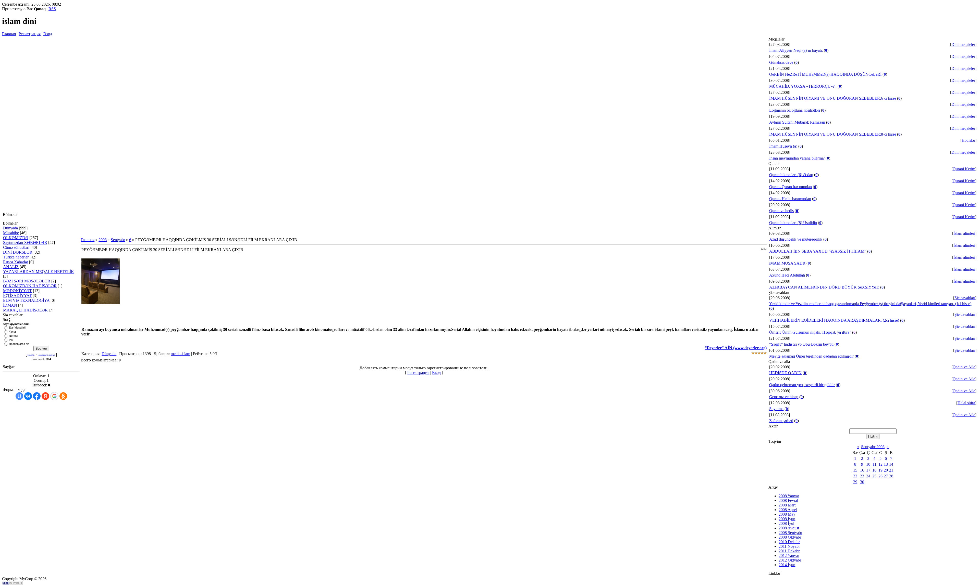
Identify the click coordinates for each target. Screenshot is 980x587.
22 (855, 476)
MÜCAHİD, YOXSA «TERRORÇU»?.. (803, 86)
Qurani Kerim (964, 169)
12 (880, 464)
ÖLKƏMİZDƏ (15, 238)
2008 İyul (786, 523)
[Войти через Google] (54, 396)
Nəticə (31, 355)
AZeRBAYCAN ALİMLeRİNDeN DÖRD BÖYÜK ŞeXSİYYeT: (824, 287)
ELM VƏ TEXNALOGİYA (26, 300)
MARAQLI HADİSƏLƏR (25, 310)
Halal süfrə (966, 403)
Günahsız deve (781, 62)
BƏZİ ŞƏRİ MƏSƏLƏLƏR (26, 281)
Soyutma (776, 409)
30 (862, 482)
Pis (11, 339)
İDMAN (10, 305)
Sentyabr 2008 (873, 447)
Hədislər (968, 140)
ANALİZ (11, 267)
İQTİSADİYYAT (17, 295)
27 (886, 476)
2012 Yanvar (789, 555)
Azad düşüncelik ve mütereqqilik (795, 239)
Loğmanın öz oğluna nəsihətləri (794, 110)
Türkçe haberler (16, 257)
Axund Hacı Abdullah (787, 275)
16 (862, 470)
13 (886, 464)
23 (862, 476)
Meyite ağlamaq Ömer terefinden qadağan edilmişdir (811, 356)
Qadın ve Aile (964, 367)
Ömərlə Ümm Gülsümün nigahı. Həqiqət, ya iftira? (810, 332)
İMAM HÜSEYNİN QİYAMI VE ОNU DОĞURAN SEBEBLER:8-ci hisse (832, 134)
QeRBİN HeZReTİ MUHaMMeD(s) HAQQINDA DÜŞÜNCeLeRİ (825, 74)
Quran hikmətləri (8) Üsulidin (793, 222)
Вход (47, 34)
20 (886, 470)
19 (880, 470)
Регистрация (30, 34)
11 (874, 464)
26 (880, 476)
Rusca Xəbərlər (15, 262)
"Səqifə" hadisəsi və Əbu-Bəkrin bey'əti (801, 344)
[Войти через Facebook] (37, 396)
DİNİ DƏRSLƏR (17, 252)
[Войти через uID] (19, 396)
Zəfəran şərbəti (781, 421)
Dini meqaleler (963, 44)
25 (874, 476)
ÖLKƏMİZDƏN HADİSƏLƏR (30, 286)
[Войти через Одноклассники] (63, 396)
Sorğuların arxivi (46, 355)
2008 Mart (787, 505)
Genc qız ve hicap (783, 397)
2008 (103, 240)
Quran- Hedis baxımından (790, 199)
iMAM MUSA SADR (787, 263)
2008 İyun (787, 519)
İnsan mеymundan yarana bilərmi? (797, 158)
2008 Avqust (789, 528)
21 (891, 470)
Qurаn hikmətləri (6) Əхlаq (791, 175)
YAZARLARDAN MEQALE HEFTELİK (38, 271)
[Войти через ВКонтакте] (28, 396)
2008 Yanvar (789, 496)
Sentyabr (118, 240)
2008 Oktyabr (790, 537)
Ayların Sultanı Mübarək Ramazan (797, 122)
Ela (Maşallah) (18, 327)
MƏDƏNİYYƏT (17, 291)
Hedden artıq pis (19, 343)
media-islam (180, 353)
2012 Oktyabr (790, 560)
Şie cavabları (964, 298)
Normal (13, 335)
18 (874, 470)
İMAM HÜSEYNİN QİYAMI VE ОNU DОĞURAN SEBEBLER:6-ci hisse (832, 98)
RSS (52, 9)
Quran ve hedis (781, 210)
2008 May (787, 514)
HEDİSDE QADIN (785, 373)
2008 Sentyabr (790, 532)
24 (868, 476)
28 (891, 476)
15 (855, 470)
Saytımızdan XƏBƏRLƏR (25, 242)
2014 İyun (787, 565)
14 (891, 464)
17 (868, 470)
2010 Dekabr (789, 542)
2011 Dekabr (789, 551)
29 (855, 482)
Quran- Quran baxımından (790, 187)
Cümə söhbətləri (16, 247)
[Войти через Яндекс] (45, 396)
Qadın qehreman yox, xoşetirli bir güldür (802, 385)
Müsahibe (11, 233)
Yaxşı (12, 331)
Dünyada (10, 228)
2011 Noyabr (789, 546)
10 (868, 464)
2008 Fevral (788, 500)
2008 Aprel (788, 509)
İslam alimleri (964, 233)
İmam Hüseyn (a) (783, 146)
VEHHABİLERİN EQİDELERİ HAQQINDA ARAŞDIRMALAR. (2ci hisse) (834, 320)
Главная (9, 34)
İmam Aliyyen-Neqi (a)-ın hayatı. (796, 50)
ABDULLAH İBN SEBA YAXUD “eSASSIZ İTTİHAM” (817, 251)
